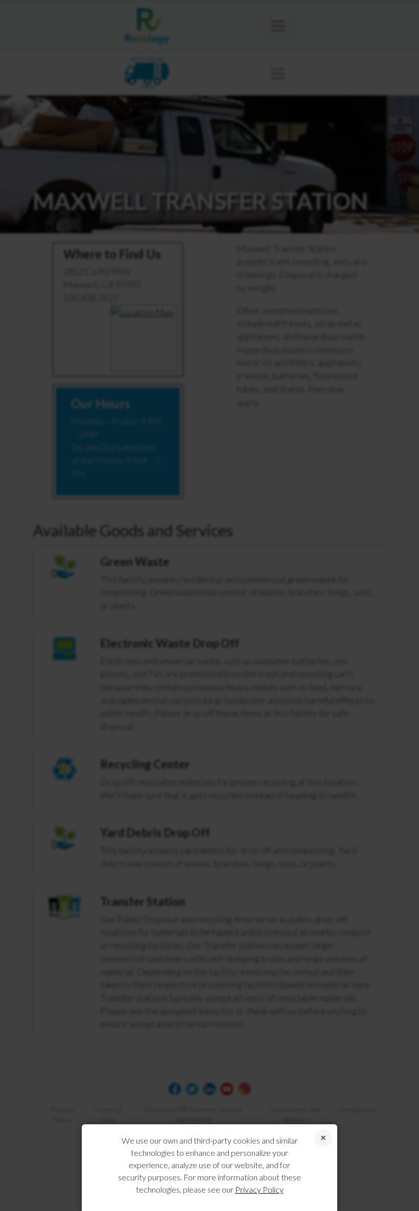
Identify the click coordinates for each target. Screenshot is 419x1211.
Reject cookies (323, 1138)
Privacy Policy (259, 1189)
